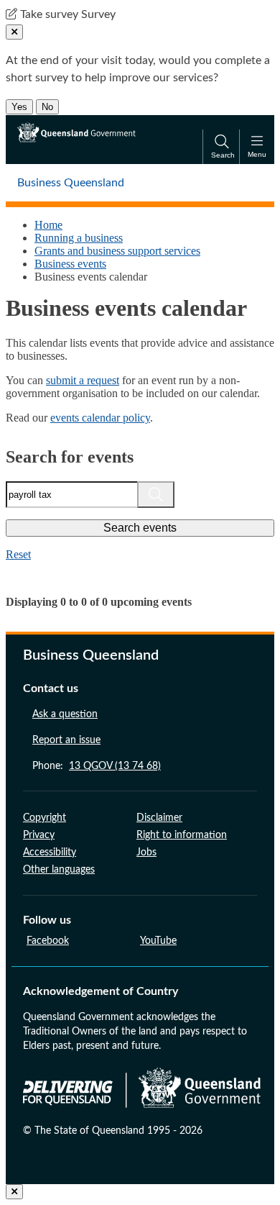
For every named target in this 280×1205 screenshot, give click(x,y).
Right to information (181, 835)
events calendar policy (100, 417)
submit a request (82, 380)
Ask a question (65, 714)
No (47, 106)
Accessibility (49, 852)
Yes (19, 106)
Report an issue (66, 740)
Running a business (78, 238)
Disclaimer (159, 818)
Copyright (44, 818)
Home (48, 225)
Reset (18, 554)
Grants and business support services (117, 251)
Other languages (59, 870)
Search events (140, 528)
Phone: (96, 766)
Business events (70, 264)
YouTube (158, 941)
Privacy (39, 835)
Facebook (48, 941)
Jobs (146, 852)
